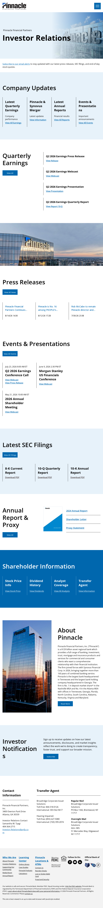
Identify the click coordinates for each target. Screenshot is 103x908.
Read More (65, 704)
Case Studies (23, 867)
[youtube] (75, 862)
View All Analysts (62, 591)
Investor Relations (9, 864)
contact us (29, 894)
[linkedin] (80, 862)
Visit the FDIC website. (73, 886)
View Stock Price (12, 591)
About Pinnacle (8, 861)
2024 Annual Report (76, 510)
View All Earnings (13, 122)
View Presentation (54, 191)
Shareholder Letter (76, 519)
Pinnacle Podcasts (25, 870)
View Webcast (52, 176)
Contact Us (39, 868)
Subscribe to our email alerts (16, 64)
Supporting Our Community (8, 868)
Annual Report (8, 876)
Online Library (24, 864)
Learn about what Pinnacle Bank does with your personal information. (34, 891)
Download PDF (12, 477)
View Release (52, 160)
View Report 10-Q (54, 206)
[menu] (97, 6)
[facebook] (70, 862)
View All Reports (62, 119)
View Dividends (37, 591)
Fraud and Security (42, 879)
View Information (38, 119)
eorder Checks (41, 871)
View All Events (86, 122)
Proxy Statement (75, 527)
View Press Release (14, 383)
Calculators (23, 873)
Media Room (7, 872)
